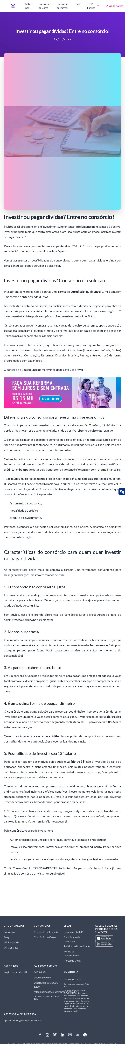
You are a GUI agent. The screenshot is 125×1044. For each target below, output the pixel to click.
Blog (77, 3)
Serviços (15, 859)
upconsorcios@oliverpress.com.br (23, 1020)
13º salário (14, 811)
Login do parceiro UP (16, 972)
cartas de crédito (70, 325)
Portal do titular (73, 960)
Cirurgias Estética (66, 355)
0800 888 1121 (72, 979)
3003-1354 (40, 972)
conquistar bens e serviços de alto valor (35, 265)
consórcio (20, 675)
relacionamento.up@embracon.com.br (55, 991)
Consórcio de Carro (44, 5)
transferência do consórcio (63, 469)
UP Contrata (11, 947)
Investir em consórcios (18, 291)
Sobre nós (28, 5)
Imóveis (15, 847)
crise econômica (100, 489)
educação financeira (17, 767)
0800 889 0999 (42, 977)
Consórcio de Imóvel (62, 5)
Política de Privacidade (77, 946)
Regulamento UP (73, 931)
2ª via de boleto (114, 5)
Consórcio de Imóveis (46, 931)
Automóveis (17, 839)
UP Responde (11, 942)
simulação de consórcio (18, 873)
